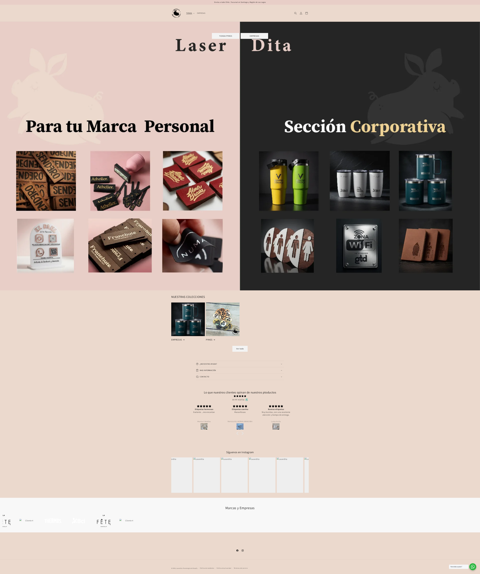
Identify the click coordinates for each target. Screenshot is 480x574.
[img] (240, 396)
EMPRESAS (254, 36)
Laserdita (179, 568)
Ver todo (240, 348)
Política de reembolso (207, 568)
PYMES (209, 339)
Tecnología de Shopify (190, 568)
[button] (190, 13)
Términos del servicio (241, 568)
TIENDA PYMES (225, 36)
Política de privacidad (224, 568)
